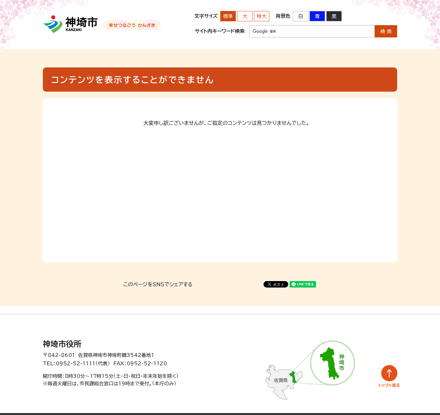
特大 (261, 16)
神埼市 (71, 24)
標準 (228, 16)
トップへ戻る (389, 376)
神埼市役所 (62, 344)
